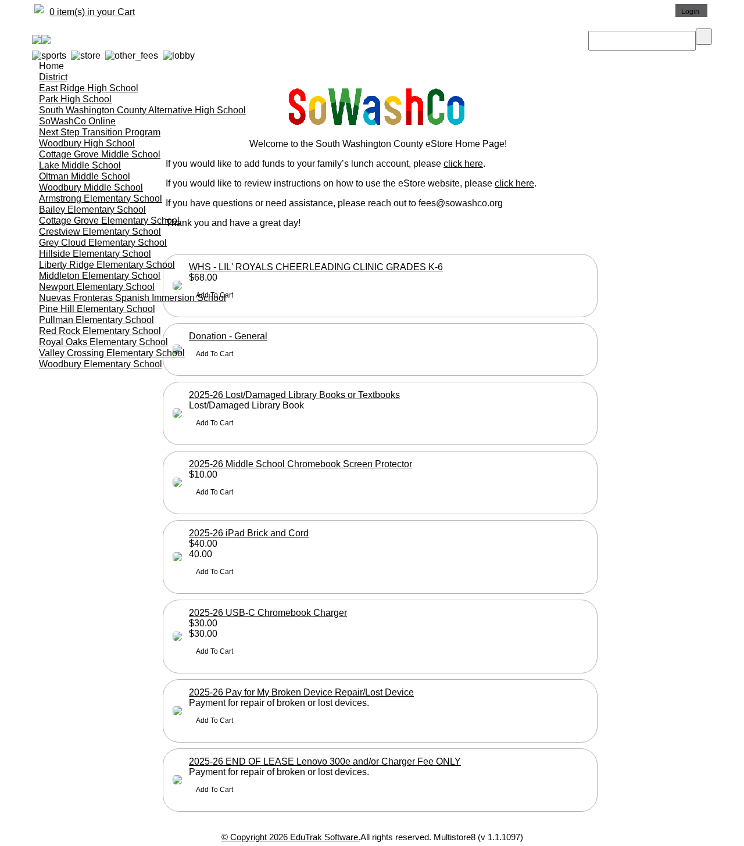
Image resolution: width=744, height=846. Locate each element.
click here (463, 164)
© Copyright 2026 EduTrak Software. (290, 837)
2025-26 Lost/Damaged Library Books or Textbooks (294, 395)
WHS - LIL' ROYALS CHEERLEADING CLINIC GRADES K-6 (316, 267)
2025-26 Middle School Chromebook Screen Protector (300, 464)
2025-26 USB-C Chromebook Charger (268, 613)
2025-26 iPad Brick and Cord (249, 533)
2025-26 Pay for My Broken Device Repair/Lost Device (301, 692)
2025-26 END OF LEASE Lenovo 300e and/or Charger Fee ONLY (325, 761)
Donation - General (228, 336)
